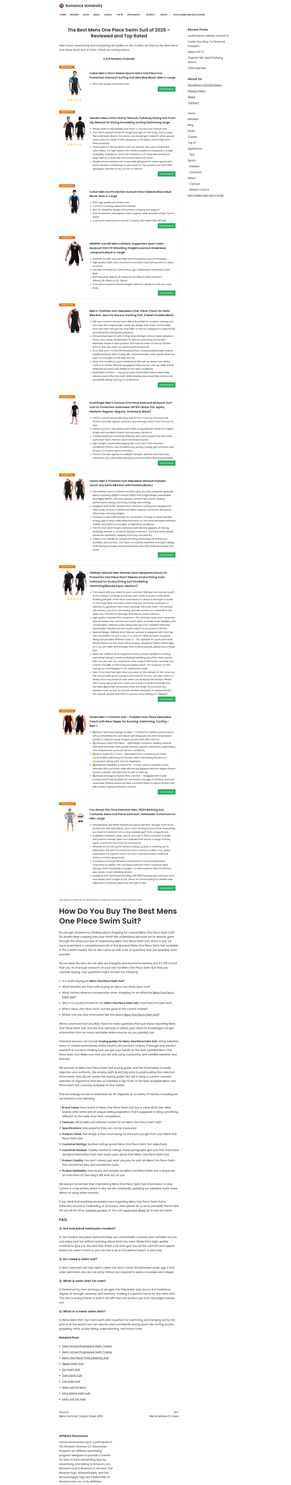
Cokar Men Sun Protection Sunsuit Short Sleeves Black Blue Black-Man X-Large (130, 194)
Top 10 (119, 14)
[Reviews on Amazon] (74, 99)
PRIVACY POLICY (199, 190)
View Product (167, 89)
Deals (96, 14)
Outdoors (195, 172)
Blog (86, 14)
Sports (192, 160)
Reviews (74, 14)
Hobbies (194, 166)
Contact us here (96, 1210)
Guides (108, 14)
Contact (193, 103)
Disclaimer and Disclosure (205, 85)
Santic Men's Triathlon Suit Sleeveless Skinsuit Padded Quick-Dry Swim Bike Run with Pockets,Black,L (128, 483)
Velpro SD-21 (196, 52)
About (192, 97)
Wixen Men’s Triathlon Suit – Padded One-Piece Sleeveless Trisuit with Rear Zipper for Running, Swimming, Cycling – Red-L (130, 721)
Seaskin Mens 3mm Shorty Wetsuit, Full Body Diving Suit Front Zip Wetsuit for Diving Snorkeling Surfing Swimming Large (133, 120)
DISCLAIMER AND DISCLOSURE (189, 14)
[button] (141, 14)
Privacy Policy (197, 91)
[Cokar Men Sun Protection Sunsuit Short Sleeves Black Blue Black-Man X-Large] (74, 202)
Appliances (195, 148)
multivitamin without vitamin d (208, 36)
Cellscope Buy (197, 68)
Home (63, 14)
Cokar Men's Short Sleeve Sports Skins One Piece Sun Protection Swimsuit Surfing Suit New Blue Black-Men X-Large (132, 75)
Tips (191, 154)
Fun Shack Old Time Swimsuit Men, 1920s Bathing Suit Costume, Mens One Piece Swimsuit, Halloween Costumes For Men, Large (133, 814)
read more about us (136, 1210)
